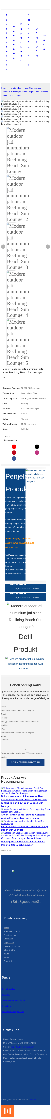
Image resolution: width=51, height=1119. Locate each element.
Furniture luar (15, 88)
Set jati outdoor (9, 989)
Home (4, 88)
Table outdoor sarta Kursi (13, 1000)
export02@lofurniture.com (23, 1047)
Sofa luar (6, 994)
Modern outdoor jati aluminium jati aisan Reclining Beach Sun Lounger (25, 94)
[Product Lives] (7, 1116)
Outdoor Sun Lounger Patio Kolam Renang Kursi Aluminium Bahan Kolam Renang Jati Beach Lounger (23, 841)
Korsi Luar (6, 1006)
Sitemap (33, 1099)
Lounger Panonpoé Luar (13, 1011)
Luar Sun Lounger (33, 88)
